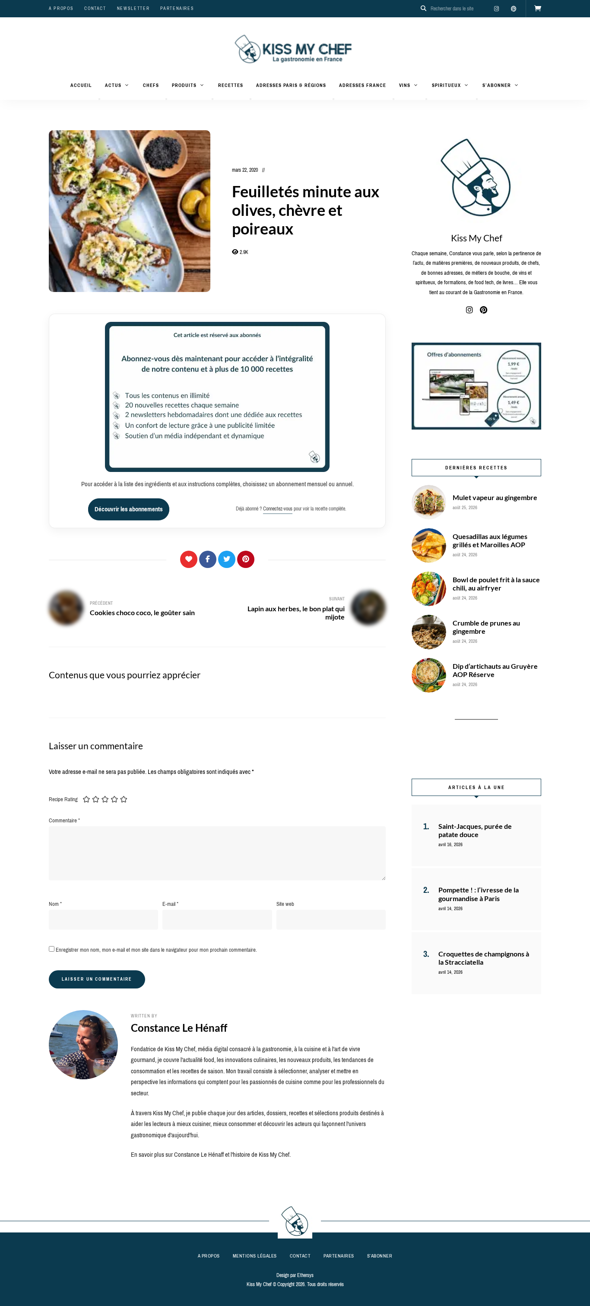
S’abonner (496, 85)
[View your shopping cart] (538, 8)
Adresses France (362, 85)
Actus (113, 85)
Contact (95, 8)
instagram (496, 8)
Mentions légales (255, 1255)
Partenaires (177, 8)
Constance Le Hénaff (179, 1027)
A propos (61, 8)
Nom (55, 904)
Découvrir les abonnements (129, 509)
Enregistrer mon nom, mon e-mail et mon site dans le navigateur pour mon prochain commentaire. (156, 950)
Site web (285, 904)
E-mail (170, 904)
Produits (184, 85)
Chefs (151, 85)
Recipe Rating (63, 799)
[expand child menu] (99, 99)
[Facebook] (207, 559)
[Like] (188, 559)
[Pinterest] (245, 559)
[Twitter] (226, 559)
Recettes (230, 85)
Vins (404, 85)
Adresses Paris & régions (291, 85)
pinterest (513, 8)
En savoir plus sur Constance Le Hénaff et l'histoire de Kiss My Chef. (211, 1155)
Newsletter (133, 8)
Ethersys (305, 1275)
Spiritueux (446, 85)
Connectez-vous (277, 508)
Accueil (81, 85)
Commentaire (64, 820)
